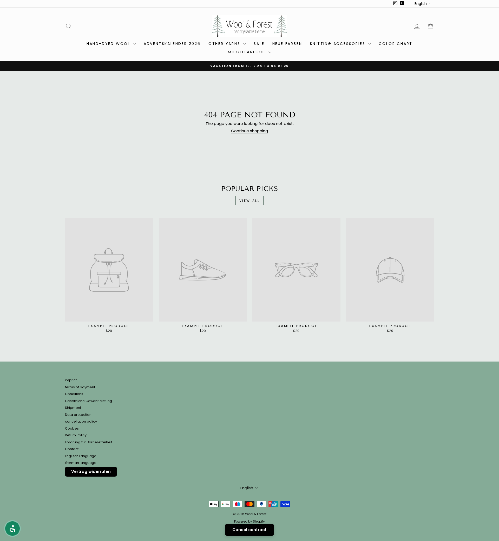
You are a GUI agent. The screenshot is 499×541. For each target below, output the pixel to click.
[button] (12, 528)
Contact (71, 449)
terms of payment (80, 387)
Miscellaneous (247, 52)
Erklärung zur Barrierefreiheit (88, 442)
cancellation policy (81, 421)
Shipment (73, 407)
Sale (259, 43)
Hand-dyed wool (109, 43)
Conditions (74, 394)
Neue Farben (287, 43)
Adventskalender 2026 (172, 43)
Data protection (78, 414)
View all (249, 200)
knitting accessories (338, 43)
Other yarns (225, 43)
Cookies (72, 428)
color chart (395, 43)
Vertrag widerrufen (91, 471)
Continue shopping (249, 131)
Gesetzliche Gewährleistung (88, 401)
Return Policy (76, 435)
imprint (71, 380)
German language (80, 462)
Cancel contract (249, 529)
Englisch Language (80, 456)
